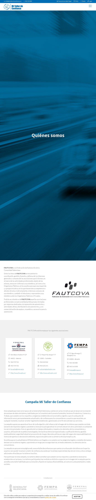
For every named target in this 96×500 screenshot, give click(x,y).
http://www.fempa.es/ (76, 374)
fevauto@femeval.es (17, 369)
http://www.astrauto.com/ (48, 373)
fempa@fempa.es (75, 370)
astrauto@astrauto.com (47, 369)
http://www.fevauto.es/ (18, 373)
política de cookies (50, 497)
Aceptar (77, 496)
